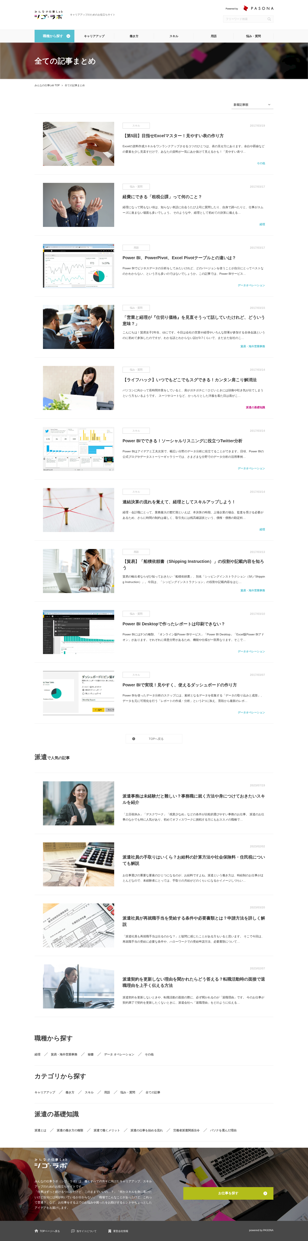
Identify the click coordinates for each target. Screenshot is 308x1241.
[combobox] (252, 104)
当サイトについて (86, 1231)
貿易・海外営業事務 (64, 1054)
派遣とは (40, 1130)
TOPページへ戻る (50, 1231)
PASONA (268, 1230)
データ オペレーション (119, 1054)
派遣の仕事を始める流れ (147, 1130)
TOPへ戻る (156, 738)
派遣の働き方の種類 (70, 1130)
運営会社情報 (120, 1231)
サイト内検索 (269, 19)
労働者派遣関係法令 (186, 1130)
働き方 (134, 36)
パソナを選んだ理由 (223, 1130)
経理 (37, 1054)
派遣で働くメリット (107, 1130)
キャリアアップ (94, 36)
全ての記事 (153, 1092)
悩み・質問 (253, 36)
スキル (174, 36)
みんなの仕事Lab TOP (47, 85)
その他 (149, 1054)
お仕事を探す (228, 1193)
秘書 (91, 1054)
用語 (214, 36)
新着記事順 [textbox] (241, 104)
